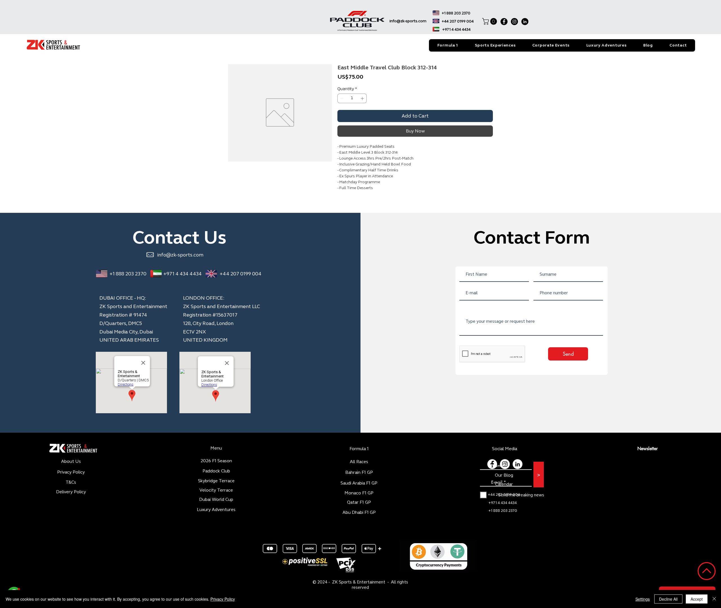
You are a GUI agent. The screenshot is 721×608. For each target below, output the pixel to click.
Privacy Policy (222, 599)
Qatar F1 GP (359, 502)
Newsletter (647, 449)
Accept (697, 599)
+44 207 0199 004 (240, 274)
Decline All (668, 599)
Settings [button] (642, 599)
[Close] (714, 598)
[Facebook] (504, 21)
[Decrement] (341, 98)
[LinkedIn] (524, 21)
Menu (216, 448)
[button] (490, 21)
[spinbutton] (352, 98)
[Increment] (363, 98)
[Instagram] (514, 21)
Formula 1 (359, 448)
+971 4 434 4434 (182, 274)
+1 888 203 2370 (128, 274)
